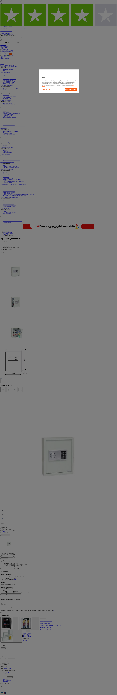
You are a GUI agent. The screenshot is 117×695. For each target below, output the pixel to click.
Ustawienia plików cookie (46, 89)
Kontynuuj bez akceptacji (74, 75)
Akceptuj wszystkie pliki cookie (70, 89)
